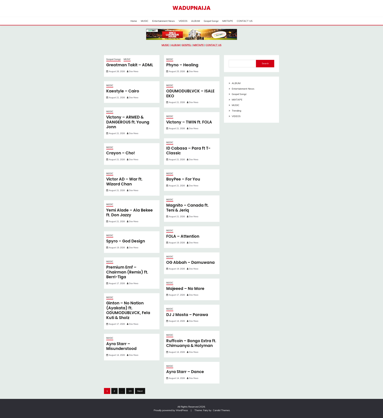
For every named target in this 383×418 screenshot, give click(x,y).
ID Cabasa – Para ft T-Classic (188, 151)
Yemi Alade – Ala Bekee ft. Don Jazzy (129, 213)
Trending (236, 110)
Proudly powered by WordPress (171, 410)
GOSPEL (186, 44)
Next (140, 390)
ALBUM (195, 20)
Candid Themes (221, 410)
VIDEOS (183, 20)
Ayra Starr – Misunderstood (121, 346)
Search (265, 63)
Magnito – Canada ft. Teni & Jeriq (187, 208)
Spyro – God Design (125, 241)
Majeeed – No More (185, 288)
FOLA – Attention (182, 236)
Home (133, 20)
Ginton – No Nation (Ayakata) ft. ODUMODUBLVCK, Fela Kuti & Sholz (128, 310)
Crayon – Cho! (120, 153)
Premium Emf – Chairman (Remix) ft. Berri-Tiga (127, 272)
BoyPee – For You (183, 179)
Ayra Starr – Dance (185, 371)
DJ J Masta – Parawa (187, 314)
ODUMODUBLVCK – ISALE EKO (190, 93)
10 (130, 390)
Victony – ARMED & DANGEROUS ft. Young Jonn (127, 122)
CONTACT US (245, 20)
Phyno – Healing (182, 65)
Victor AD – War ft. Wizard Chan (124, 181)
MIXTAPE (227, 20)
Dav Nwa (133, 71)
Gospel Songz (211, 20)
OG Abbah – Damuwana (190, 262)
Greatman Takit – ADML (129, 65)
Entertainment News (163, 20)
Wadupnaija (191, 8)
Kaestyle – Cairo (122, 91)
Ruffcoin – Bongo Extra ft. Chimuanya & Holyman (191, 343)
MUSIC (144, 20)
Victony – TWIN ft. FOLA (189, 122)
